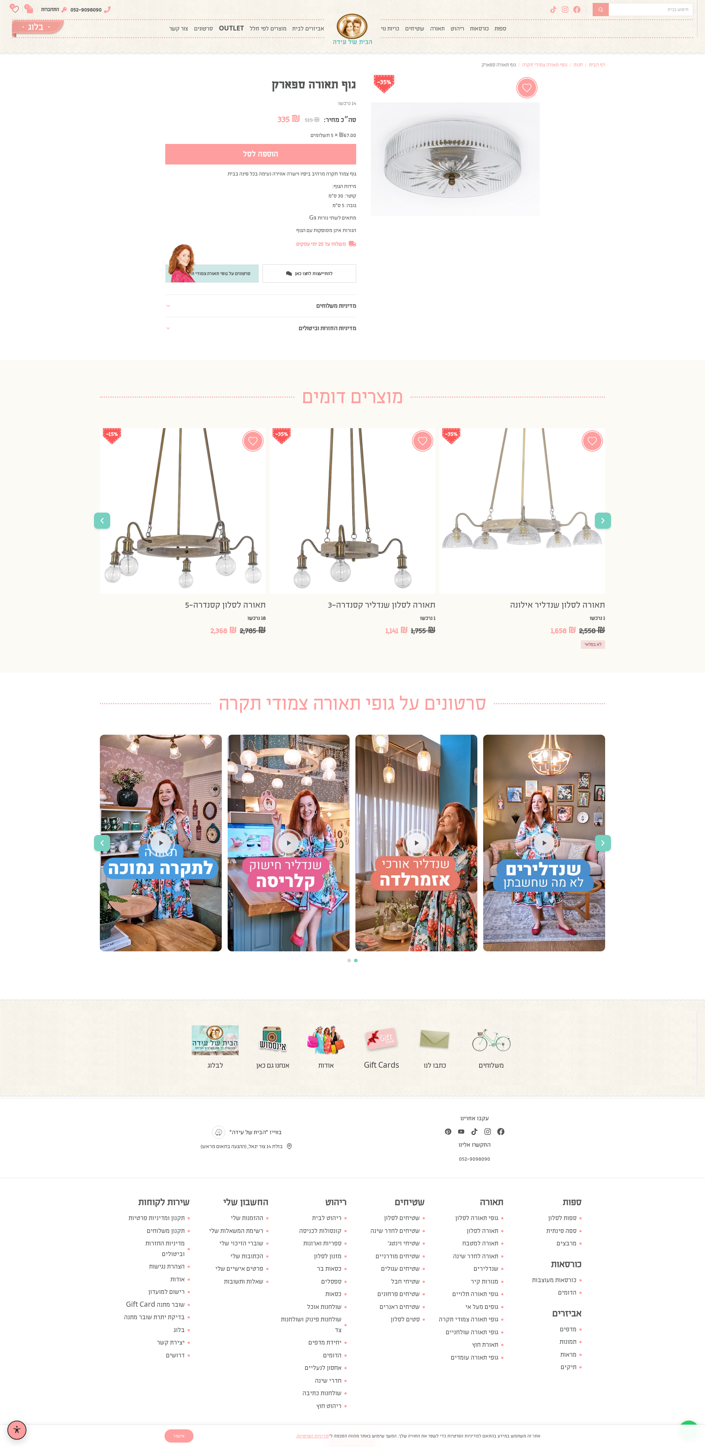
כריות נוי (390, 28)
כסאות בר (329, 1268)
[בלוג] (38, 28)
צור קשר (178, 28)
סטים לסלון (405, 1319)
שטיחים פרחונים (398, 1294)
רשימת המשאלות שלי (236, 1230)
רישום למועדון (166, 1291)
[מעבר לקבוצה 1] (356, 960)
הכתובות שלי (246, 1256)
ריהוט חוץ (329, 1406)
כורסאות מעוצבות (554, 1280)
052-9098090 (86, 9)
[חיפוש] (601, 9)
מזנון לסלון (327, 1256)
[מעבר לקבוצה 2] (349, 960)
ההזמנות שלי (247, 1218)
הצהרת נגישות (167, 1266)
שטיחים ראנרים (400, 1306)
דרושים (175, 1355)
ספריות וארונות (322, 1243)
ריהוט (457, 28)
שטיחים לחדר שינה (395, 1230)
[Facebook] (577, 9)
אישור (179, 1436)
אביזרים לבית (308, 28)
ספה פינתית (561, 1230)
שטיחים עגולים (400, 1268)
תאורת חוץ (485, 1344)
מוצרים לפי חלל (268, 28)
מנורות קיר (484, 1281)
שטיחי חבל (405, 1281)
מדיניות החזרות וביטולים (165, 1249)
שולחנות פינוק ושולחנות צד (311, 1325)
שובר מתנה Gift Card (155, 1304)
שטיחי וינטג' (404, 1243)
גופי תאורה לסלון (476, 1218)
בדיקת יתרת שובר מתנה (154, 1317)
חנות (578, 65)
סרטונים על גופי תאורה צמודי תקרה (217, 273)
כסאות (333, 1294)
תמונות (568, 1341)
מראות (568, 1354)
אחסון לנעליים (323, 1367)
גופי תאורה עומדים (474, 1357)
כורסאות (479, 28)
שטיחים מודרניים (398, 1256)
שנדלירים (486, 1268)
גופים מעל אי (481, 1306)
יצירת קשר (171, 1342)
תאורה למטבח (480, 1243)
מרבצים (566, 1243)
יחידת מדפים (324, 1342)
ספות (500, 28)
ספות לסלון (562, 1218)
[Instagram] (565, 9)
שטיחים (414, 28)
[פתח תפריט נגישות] (16, 1430)
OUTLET (231, 28)
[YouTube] (461, 1131)
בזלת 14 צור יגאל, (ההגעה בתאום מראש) (241, 1146)
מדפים (568, 1329)
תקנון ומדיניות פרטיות (157, 1218)
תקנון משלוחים (166, 1230)
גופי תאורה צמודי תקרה (544, 65)
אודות (177, 1279)
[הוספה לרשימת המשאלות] (527, 88)
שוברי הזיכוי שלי (241, 1243)
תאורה (437, 28)
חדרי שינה (328, 1380)
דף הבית (597, 65)
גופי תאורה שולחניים (472, 1332)
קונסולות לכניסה (320, 1230)
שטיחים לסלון (402, 1218)
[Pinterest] (448, 1131)
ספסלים (331, 1281)
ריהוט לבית (326, 1218)
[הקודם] (603, 521)
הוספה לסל (260, 154)
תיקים (568, 1367)
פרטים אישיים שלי (239, 1268)
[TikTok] (553, 9)
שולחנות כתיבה (322, 1393)
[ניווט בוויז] (218, 1132)
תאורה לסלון (482, 1230)
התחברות (50, 9)
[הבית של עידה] (352, 28)
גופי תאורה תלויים (475, 1294)
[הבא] (102, 521)
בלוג (179, 1330)
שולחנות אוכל (324, 1306)
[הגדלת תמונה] (455, 159)
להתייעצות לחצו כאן (314, 273)
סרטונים (203, 28)
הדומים (567, 1292)
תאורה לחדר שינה (475, 1256)
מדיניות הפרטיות (313, 1436)
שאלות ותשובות (243, 1281)
